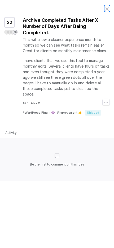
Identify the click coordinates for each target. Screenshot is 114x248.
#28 (26, 103)
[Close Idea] (107, 8)
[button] (10, 32)
